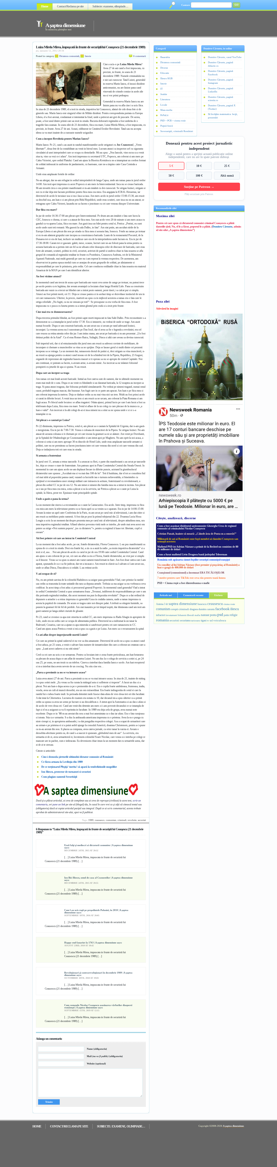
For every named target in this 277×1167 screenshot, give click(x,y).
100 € (199, 175)
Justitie (163, 94)
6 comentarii (139, 56)
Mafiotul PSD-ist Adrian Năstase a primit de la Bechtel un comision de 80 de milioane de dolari (197, 548)
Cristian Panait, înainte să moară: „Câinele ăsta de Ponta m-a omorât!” (196, 533)
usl (211, 620)
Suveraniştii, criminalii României (176, 131)
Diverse (164, 67)
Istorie (88, 56)
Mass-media (166, 110)
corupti (174, 609)
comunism (111, 820)
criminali (122, 820)
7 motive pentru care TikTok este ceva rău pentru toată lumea (191, 577)
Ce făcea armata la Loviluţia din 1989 (62, 761)
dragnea (194, 609)
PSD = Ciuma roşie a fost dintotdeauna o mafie (183, 583)
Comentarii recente (193, 595)
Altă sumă (227, 175)
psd (220, 614)
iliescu (234, 609)
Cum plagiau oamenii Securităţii (59, 776)
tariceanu (195, 620)
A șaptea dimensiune (65, 25)
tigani (203, 620)
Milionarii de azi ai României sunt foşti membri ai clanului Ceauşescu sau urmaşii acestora (197, 540)
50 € (171, 175)
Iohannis (182, 615)
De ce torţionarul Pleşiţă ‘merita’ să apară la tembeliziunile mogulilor (79, 766)
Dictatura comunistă (69, 56)
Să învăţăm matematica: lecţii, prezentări (223, 116)
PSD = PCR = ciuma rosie (173, 120)
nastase (205, 615)
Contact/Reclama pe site (70, 6)
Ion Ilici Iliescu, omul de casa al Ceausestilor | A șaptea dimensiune (98, 877)
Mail (105, 1056)
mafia (197, 615)
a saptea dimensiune (181, 604)
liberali (190, 615)
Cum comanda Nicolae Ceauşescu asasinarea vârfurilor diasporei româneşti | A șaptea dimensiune (98, 1006)
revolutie (132, 820)
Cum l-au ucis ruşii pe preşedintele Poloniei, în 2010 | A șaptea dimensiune (96, 911)
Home (44, 6)
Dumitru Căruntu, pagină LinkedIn (220, 90)
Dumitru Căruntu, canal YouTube (225, 57)
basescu (202, 604)
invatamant (171, 615)
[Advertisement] (163, 23)
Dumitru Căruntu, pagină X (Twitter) (221, 107)
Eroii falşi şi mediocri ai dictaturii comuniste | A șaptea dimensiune (98, 845)
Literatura (165, 99)
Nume (97, 1049)
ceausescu (100, 820)
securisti (142, 820)
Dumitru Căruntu (222, 226)
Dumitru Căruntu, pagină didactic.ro (220, 64)
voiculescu (219, 620)
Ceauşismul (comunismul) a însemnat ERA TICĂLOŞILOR (190, 572)
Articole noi (165, 595)
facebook (222, 609)
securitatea (185, 620)
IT (161, 88)
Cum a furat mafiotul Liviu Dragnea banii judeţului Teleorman (192, 554)
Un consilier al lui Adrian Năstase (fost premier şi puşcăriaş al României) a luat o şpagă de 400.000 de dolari (198, 566)
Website (96, 1063)
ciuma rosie (229, 604)
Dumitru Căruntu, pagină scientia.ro (220, 99)
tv (208, 620)
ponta (213, 615)
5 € (171, 166)
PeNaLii (164, 115)
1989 (90, 820)
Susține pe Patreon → (199, 187)
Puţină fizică (166, 125)
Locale (163, 104)
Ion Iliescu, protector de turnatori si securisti (66, 771)
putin (226, 615)
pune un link (59, 804)
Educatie (164, 73)
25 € (227, 166)
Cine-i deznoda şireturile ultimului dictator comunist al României (77, 756)
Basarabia (165, 57)
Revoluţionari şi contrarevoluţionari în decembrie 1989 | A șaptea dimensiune (98, 973)
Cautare (185, 5)
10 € (199, 166)
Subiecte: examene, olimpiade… (110, 6)
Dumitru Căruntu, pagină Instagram (220, 81)
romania (162, 620)
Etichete (218, 595)
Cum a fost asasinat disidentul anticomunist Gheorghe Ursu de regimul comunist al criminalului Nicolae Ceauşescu (196, 527)
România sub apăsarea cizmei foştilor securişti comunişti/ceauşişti (193, 559)
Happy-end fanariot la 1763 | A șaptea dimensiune (90, 942)
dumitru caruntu (206, 609)
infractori (160, 615)
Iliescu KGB (166, 78)
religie (233, 615)
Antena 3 (160, 604)
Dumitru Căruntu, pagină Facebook (220, 73)
